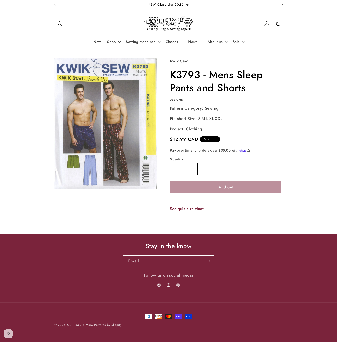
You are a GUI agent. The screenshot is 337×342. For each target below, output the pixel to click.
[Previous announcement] (55, 5)
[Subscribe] (208, 261)
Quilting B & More (80, 325)
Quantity (176, 159)
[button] (60, 23)
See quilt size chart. (187, 209)
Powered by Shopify (108, 325)
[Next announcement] (282, 5)
